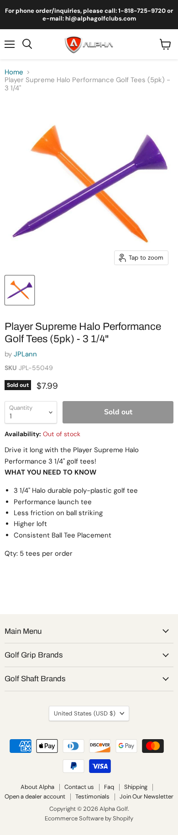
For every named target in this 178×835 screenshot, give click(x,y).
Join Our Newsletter (146, 796)
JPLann (25, 354)
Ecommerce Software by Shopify (89, 818)
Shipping (135, 787)
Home (14, 72)
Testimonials (92, 796)
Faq (109, 787)
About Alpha (37, 787)
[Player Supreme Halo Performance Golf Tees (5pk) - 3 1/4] (19, 290)
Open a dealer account (35, 796)
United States (84, 713)
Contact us (79, 787)
